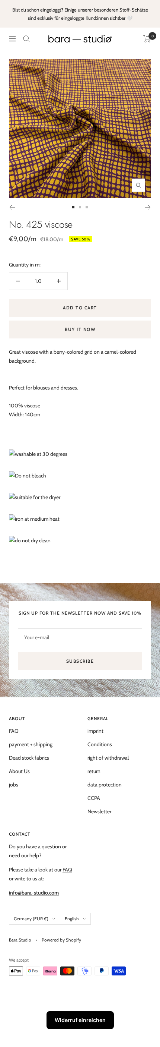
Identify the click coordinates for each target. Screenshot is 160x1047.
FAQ (14, 731)
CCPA (93, 798)
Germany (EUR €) (31, 918)
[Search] (26, 38)
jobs (13, 784)
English (72, 918)
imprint (95, 731)
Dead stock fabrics (29, 757)
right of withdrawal (108, 757)
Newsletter (99, 811)
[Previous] (12, 207)
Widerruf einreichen (80, 1020)
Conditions (99, 744)
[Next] (148, 207)
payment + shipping (30, 744)
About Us (19, 771)
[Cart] (147, 38)
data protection (104, 784)
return (93, 771)
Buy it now (80, 329)
